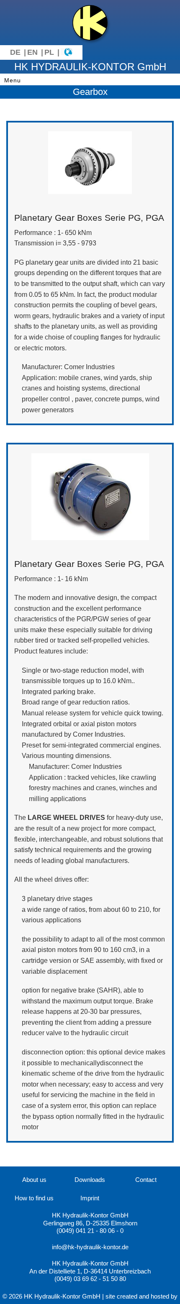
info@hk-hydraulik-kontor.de (90, 1246)
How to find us (34, 1198)
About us (34, 1179)
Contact (146, 1179)
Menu (12, 80)
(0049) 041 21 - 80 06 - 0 (90, 1230)
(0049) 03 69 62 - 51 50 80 (90, 1278)
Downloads (90, 1179)
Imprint (89, 1198)
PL (49, 52)
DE (15, 52)
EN (32, 52)
